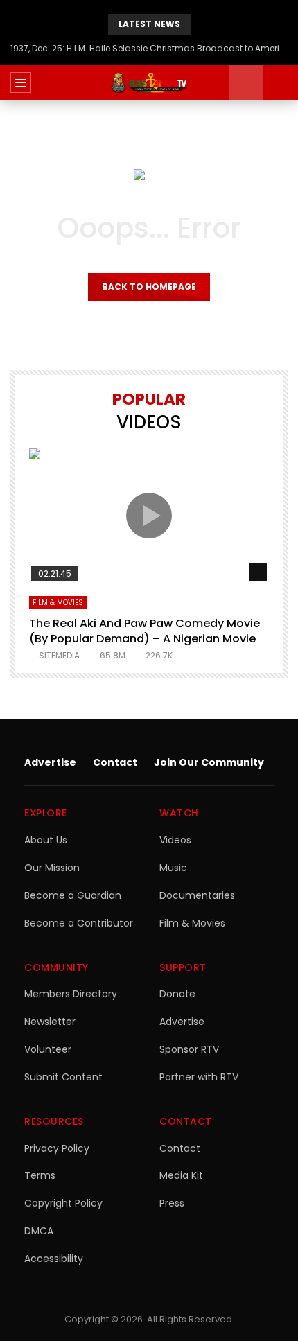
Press (171, 1203)
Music (173, 868)
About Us (45, 840)
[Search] (280, 82)
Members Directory (70, 994)
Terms (39, 1175)
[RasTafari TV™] (149, 82)
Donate (177, 994)
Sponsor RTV (189, 1049)
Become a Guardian (72, 895)
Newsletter (50, 1021)
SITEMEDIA (59, 655)
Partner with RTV (198, 1077)
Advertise (50, 762)
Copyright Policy (63, 1203)
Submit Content (63, 1077)
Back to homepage (149, 286)
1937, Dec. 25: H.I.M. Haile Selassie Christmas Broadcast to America (149, 48)
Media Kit (181, 1175)
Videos (175, 840)
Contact (115, 762)
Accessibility (53, 1258)
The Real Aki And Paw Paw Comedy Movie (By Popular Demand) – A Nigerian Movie (144, 631)
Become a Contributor (78, 923)
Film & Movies (58, 602)
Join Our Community (209, 762)
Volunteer (47, 1049)
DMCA (38, 1231)
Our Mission (52, 868)
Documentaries (197, 895)
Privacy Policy (56, 1148)
